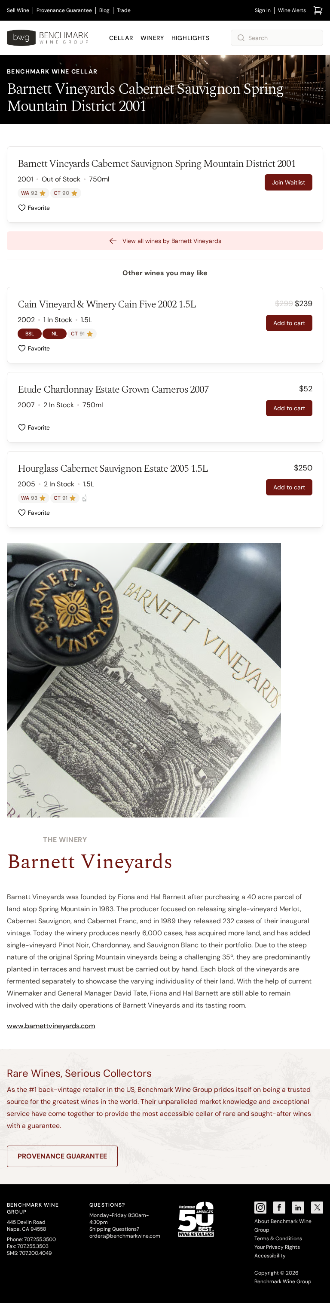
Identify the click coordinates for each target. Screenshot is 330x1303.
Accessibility (270, 1255)
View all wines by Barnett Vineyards (171, 241)
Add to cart (289, 323)
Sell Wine (18, 10)
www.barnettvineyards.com (51, 1025)
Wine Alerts (292, 10)
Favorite (39, 208)
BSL (29, 333)
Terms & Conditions (278, 1238)
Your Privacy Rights (277, 1247)
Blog (104, 10)
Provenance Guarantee (64, 10)
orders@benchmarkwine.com (124, 1235)
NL (55, 333)
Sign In (263, 10)
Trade (124, 10)
